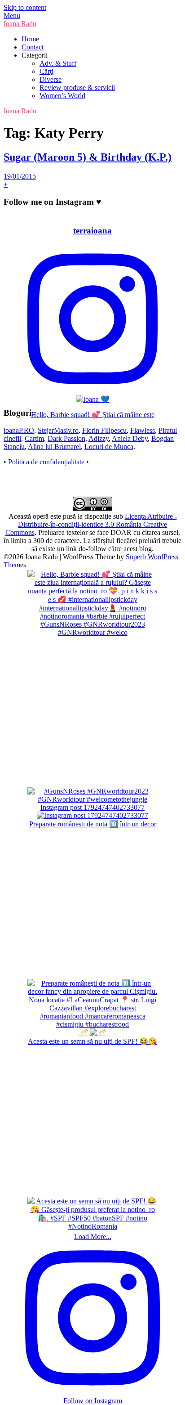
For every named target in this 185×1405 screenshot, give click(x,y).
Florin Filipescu (104, 430)
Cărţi (46, 71)
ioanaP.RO (19, 430)
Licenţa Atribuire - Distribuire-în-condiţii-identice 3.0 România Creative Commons (91, 524)
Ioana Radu (20, 23)
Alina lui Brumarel (54, 446)
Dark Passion (66, 438)
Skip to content (25, 7)
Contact (33, 47)
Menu (12, 15)
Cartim (34, 438)
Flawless (142, 430)
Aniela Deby (130, 438)
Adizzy (98, 438)
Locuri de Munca (108, 446)
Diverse (51, 79)
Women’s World (62, 95)
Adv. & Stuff (58, 63)
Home (30, 39)
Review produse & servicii (77, 87)
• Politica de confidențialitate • (46, 462)
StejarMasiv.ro (58, 430)
